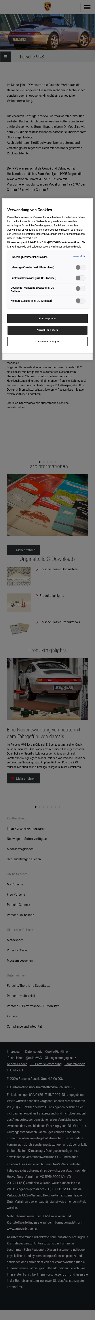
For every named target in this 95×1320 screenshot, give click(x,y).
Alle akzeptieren (47, 318)
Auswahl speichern (47, 330)
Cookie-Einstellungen (47, 341)
